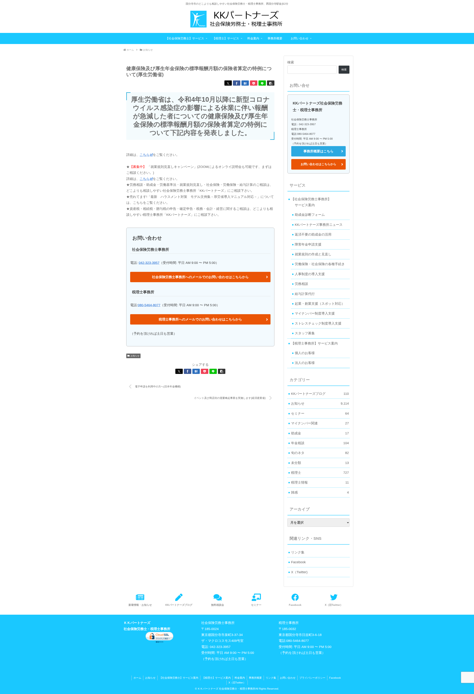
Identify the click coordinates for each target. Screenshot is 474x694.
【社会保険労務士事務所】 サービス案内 (309, 202)
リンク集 (297, 552)
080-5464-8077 (149, 305)
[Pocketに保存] (253, 83)
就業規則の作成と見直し (313, 254)
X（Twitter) (299, 572)
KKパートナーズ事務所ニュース (319, 225)
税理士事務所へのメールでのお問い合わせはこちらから (200, 319)
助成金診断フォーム (310, 215)
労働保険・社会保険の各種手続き (320, 264)
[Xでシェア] (228, 83)
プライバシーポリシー (312, 677)
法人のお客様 (305, 363)
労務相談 (301, 284)
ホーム (137, 677)
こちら (145, 155)
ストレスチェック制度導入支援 (318, 323)
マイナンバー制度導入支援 (315, 313)
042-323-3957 (149, 263)
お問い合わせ (288, 677)
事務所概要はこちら (318, 151)
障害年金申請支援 (308, 244)
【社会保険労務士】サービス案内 (178, 677)
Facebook (298, 562)
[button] (270, 83)
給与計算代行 (305, 294)
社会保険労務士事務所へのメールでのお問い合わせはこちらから (200, 277)
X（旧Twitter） (237, 682)
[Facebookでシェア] (236, 83)
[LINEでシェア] (262, 83)
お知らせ (135, 355)
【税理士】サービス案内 (216, 677)
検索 (290, 62)
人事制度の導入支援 (310, 274)
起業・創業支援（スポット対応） (320, 303)
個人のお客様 (305, 353)
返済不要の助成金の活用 (313, 234)
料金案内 (240, 677)
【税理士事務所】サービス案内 (314, 343)
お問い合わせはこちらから (318, 164)
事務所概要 (255, 677)
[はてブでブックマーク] (245, 83)
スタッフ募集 (305, 333)
